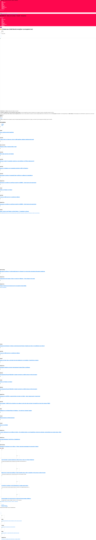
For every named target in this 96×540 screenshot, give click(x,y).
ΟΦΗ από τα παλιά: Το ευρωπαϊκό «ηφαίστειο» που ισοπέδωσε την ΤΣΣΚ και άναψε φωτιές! (17, 161)
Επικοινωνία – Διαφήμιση (5, 506)
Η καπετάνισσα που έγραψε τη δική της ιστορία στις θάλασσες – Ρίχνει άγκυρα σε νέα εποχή (17, 278)
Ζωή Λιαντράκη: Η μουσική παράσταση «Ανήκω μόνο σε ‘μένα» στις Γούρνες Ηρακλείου (18, 459)
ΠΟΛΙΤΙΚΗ (3, 4)
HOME (2, 1)
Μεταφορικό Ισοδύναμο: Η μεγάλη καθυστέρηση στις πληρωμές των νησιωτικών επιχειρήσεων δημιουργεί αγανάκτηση (22, 271)
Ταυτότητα (3, 504)
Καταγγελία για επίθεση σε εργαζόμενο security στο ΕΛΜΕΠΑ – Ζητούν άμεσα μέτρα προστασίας (18, 182)
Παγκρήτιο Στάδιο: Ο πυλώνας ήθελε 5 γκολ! (8, 146)
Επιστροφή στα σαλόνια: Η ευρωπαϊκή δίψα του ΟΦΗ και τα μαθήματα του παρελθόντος (16, 175)
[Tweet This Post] (49, 35)
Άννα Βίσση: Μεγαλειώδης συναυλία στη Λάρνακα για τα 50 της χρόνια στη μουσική (12, 520)
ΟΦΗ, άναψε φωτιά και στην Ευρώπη (7, 153)
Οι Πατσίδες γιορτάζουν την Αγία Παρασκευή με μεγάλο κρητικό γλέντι (15, 485)
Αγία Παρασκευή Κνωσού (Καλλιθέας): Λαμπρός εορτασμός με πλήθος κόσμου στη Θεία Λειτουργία (18, 374)
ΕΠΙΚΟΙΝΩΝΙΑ (3, 8)
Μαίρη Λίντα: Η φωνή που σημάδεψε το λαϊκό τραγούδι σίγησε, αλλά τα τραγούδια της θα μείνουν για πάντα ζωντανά (23, 472)
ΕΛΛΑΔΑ (3, 3)
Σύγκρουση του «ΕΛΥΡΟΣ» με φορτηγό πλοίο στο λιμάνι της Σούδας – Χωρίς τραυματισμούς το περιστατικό (20, 396)
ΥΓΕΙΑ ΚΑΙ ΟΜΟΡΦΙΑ (4, 7)
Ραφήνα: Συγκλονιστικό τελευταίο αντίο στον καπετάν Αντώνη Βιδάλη (13, 285)
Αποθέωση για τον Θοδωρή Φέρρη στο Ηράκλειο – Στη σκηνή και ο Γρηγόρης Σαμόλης (16, 410)
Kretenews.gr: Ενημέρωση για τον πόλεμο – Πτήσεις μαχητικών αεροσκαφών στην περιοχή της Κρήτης (19, 446)
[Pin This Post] (49, 36)
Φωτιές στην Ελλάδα (4, 424)
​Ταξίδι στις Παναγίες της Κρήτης (6, 189)
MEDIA (2, 5)
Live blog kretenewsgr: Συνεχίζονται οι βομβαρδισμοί (10, 439)
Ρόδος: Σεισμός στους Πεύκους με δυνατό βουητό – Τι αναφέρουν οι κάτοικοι (14, 211)
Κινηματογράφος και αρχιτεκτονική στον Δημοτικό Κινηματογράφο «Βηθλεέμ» (16, 498)
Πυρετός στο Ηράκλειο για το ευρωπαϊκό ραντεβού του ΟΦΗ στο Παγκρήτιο (14, 168)
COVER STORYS (3, 2)
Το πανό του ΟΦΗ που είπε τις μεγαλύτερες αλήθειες (10, 197)
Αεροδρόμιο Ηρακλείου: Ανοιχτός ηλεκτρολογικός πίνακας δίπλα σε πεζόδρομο (15, 367)
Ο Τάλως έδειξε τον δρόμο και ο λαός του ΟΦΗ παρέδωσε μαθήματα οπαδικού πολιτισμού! (17, 139)
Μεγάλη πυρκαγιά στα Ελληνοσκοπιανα (7, 417)
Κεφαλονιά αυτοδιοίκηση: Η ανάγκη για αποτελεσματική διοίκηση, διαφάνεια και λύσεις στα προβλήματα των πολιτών (22, 345)
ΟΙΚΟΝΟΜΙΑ (3, 6)
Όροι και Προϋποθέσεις (4, 505)
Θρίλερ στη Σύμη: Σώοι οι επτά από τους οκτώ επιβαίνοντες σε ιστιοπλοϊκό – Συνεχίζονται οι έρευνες (19, 360)
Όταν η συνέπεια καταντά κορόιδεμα (7, 132)
